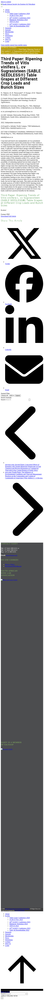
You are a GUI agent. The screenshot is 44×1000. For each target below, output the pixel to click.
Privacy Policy (10, 564)
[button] (14, 45)
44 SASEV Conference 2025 (19, 18)
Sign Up (8, 39)
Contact (7, 37)
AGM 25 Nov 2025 (16, 15)
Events (7, 12)
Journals (8, 30)
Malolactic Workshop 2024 (18, 20)
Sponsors (8, 28)
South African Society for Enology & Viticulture (17, 909)
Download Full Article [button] (8, 216)
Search (3, 400)
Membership (9, 32)
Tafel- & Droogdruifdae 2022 (19, 26)
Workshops (9, 36)
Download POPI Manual (13, 566)
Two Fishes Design (20, 910)
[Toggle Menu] (2, 6)
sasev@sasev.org (11, 555)
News (7, 34)
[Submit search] (29, 400)
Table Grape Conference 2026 (19, 13)
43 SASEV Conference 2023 (19, 24)
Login (7, 41)
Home (3, 49)
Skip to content (6, 2)
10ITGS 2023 (14, 22)
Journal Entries (12, 49)
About (7, 10)
